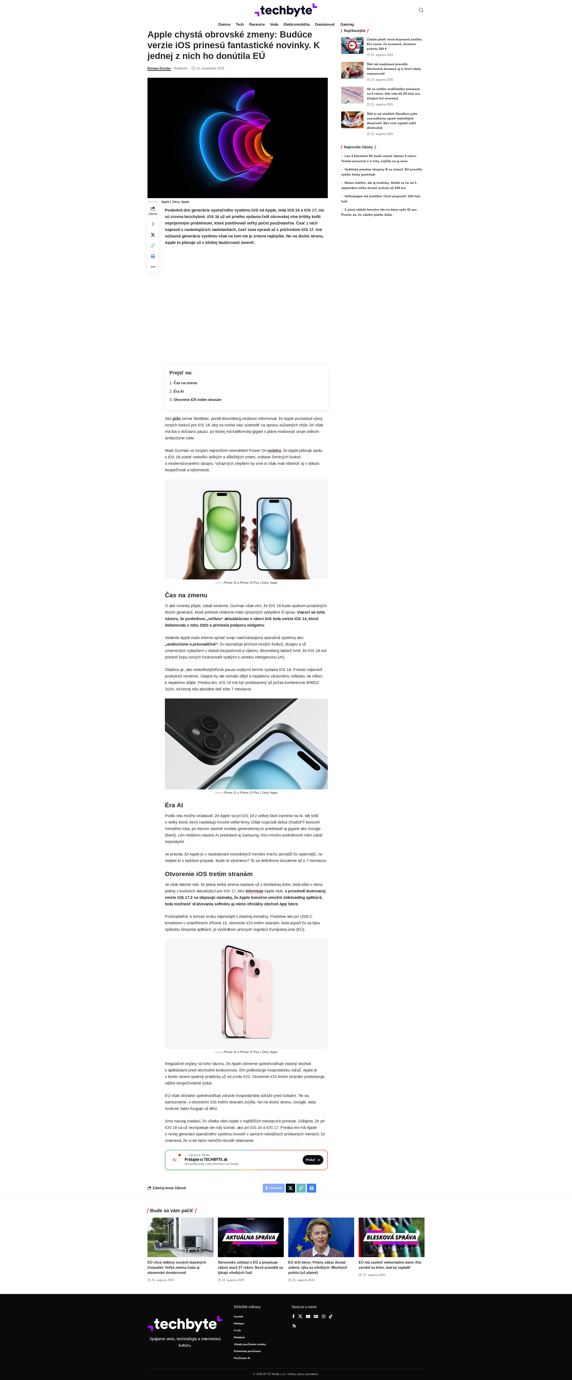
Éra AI (178, 391)
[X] (300, 1316)
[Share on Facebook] (152, 224)
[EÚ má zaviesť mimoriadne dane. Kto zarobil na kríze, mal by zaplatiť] (392, 1237)
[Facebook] (293, 1316)
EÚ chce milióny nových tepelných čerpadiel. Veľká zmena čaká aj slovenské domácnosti (176, 1267)
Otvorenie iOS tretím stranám (197, 400)
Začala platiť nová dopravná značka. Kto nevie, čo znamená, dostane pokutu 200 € (395, 44)
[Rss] (294, 1326)
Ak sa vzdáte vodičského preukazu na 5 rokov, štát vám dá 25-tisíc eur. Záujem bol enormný (394, 93)
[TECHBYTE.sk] (286, 10)
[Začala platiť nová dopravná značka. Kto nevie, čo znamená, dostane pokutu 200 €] (352, 45)
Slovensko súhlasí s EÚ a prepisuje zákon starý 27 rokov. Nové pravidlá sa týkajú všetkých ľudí (250, 1267)
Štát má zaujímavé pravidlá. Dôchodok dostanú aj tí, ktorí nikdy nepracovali (394, 68)
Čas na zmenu (185, 383)
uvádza (274, 450)
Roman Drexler (159, 68)
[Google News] (316, 1316)
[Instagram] (323, 1316)
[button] (421, 10)
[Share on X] (152, 234)
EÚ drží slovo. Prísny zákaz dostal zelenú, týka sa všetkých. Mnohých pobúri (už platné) (317, 1267)
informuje (254, 891)
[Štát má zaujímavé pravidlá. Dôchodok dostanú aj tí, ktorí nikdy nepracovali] (352, 70)
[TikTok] (330, 1316)
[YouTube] (308, 1316)
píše (177, 418)
